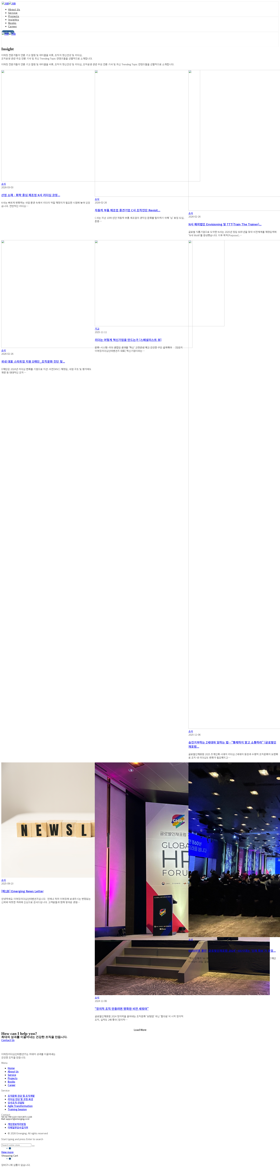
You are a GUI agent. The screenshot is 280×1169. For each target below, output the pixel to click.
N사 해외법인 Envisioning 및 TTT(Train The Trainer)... (225, 224)
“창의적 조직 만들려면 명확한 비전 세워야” (122, 1008)
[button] (7, 1040)
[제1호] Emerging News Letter (22, 891)
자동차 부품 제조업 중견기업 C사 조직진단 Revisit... (127, 210)
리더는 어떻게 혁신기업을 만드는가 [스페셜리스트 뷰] (128, 340)
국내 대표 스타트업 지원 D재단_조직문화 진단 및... (33, 361)
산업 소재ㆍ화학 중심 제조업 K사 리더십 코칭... (30, 195)
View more (7, 1152)
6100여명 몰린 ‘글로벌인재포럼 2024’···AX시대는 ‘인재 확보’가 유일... (232, 950)
